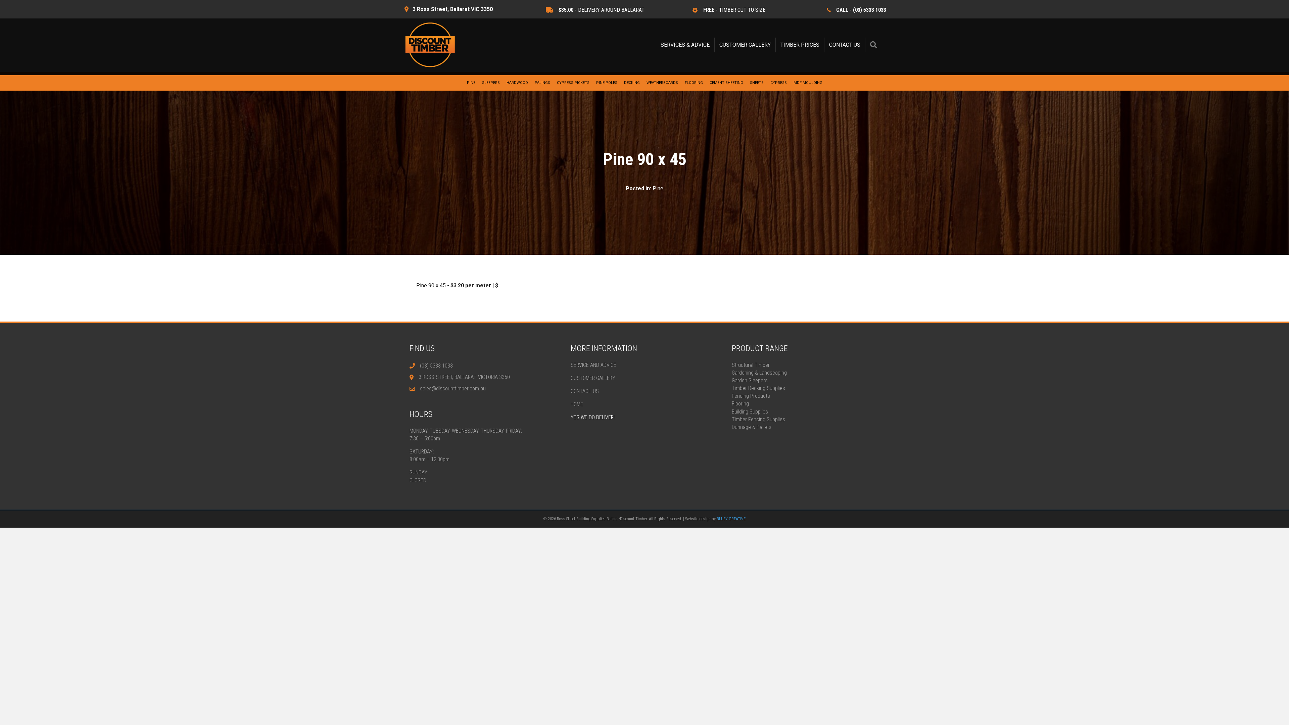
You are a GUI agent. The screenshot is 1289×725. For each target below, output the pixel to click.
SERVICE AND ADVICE (593, 365)
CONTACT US (844, 45)
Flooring (740, 403)
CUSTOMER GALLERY (745, 45)
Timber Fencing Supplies (758, 419)
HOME (577, 404)
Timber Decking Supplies (758, 388)
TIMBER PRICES (799, 45)
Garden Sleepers (750, 380)
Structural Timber (751, 365)
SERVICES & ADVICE (685, 45)
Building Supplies (750, 411)
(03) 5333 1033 (436, 365)
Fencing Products (751, 396)
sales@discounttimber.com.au (453, 388)
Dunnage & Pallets (751, 427)
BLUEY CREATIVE (731, 519)
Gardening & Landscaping (759, 373)
